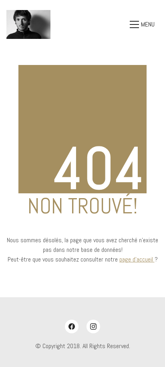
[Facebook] (71, 326)
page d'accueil (137, 259)
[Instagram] (93, 326)
